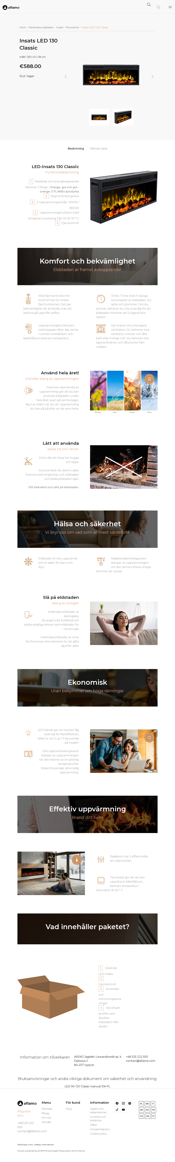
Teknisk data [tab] (98, 148)
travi (30, 1144)
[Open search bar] (149, 4)
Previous (65, 76)
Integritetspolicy (100, 1129)
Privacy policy (64, 1151)
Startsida (47, 1108)
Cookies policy (98, 1133)
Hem (22, 27)
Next (152, 76)
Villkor (93, 1124)
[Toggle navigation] (170, 7)
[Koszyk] (158, 7)
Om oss (46, 1117)
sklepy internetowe (44, 1144)
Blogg (45, 1113)
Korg (69, 1108)
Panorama (72, 27)
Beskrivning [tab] (76, 148)
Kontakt (46, 1122)
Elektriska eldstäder (41, 27)
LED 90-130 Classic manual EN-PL (87, 1086)
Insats (59, 27)
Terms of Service (78, 1151)
